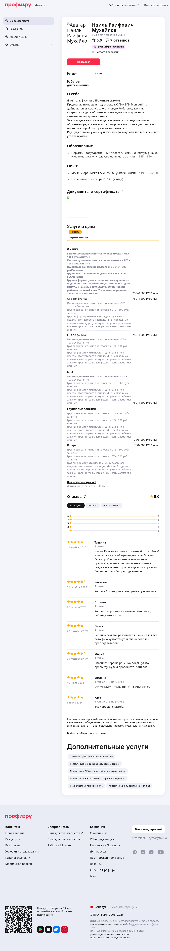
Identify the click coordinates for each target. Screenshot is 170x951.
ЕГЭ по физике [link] (77, 335)
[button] (28, 21)
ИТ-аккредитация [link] (102, 839)
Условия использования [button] (22, 851)
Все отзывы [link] (13, 845)
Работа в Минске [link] (59, 845)
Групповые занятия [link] (81, 409)
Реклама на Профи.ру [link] (105, 845)
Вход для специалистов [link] (64, 839)
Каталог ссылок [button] (16, 857)
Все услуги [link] (12, 839)
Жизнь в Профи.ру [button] (102, 870)
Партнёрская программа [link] (107, 857)
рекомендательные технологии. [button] (109, 934)
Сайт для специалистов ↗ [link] (66, 833)
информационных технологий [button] (109, 924)
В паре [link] (71, 445)
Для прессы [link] (98, 851)
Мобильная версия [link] (18, 864)
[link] (83, 61)
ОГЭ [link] (70, 372)
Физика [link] (73, 249)
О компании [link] (98, 833)
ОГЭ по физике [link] (77, 298)
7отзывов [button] (120, 40)
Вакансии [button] (96, 864)
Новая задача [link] (14, 833)
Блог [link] (93, 876)
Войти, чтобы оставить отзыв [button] (86, 733)
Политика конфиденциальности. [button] (110, 937)
